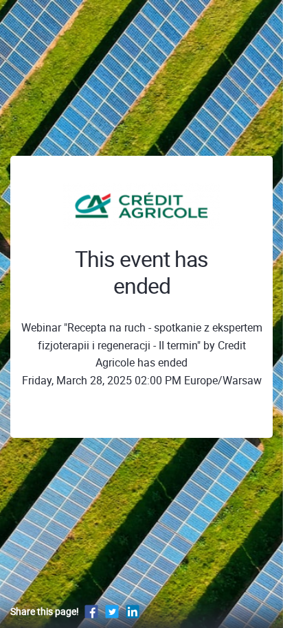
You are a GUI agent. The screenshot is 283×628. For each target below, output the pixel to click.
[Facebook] (91, 611)
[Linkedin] (132, 611)
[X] (112, 611)
